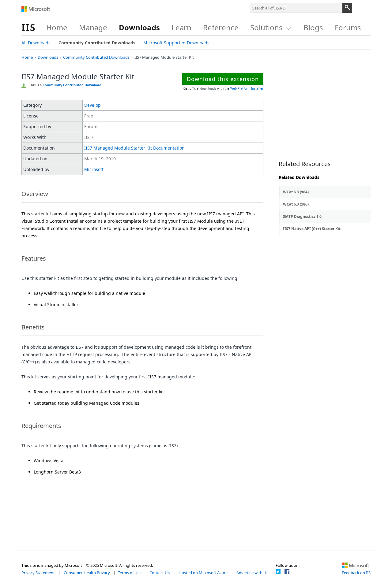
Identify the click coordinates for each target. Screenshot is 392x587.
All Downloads (36, 43)
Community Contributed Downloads (96, 43)
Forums (348, 27)
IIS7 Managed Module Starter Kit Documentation (134, 148)
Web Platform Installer (246, 88)
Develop (92, 105)
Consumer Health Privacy (87, 572)
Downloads (139, 27)
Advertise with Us (252, 572)
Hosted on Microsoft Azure (203, 572)
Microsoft (35, 9)
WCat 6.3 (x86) (296, 204)
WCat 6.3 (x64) (296, 192)
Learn (181, 27)
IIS (28, 27)
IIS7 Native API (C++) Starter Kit (312, 228)
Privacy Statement (38, 572)
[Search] (347, 8)
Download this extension (223, 79)
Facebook (287, 571)
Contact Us (159, 572)
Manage (93, 27)
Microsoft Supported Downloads (176, 43)
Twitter (278, 571)
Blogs (313, 27)
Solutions (266, 27)
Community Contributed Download (72, 85)
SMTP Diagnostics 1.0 (302, 216)
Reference (221, 27)
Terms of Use (129, 572)
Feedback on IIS (356, 572)
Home (56, 27)
